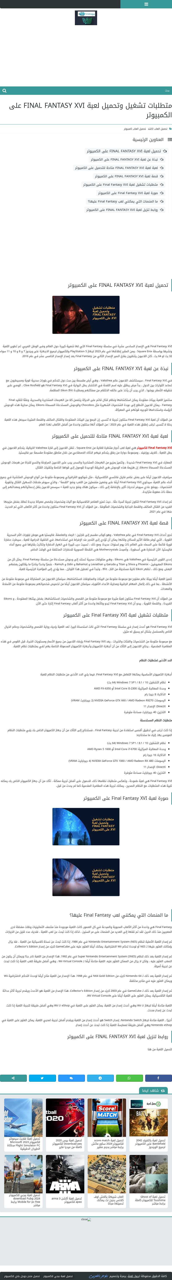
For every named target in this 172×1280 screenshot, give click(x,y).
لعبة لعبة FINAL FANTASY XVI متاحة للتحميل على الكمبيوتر (116, 168)
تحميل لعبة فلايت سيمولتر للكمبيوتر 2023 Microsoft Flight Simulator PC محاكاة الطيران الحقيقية (23, 1144)
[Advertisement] (86, 57)
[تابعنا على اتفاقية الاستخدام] (21, 4)
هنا (149, 1049)
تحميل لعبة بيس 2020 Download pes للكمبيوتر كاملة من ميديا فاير (67, 1144)
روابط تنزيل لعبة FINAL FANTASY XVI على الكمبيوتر (122, 210)
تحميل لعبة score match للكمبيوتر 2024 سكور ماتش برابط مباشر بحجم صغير (107, 1144)
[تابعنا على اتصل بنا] (4, 4)
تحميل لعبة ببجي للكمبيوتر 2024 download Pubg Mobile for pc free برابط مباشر (24, 1200)
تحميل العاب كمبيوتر (135, 129)
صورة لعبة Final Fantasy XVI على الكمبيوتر (128, 193)
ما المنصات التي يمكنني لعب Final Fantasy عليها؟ (123, 201)
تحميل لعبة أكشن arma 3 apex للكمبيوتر (67, 1200)
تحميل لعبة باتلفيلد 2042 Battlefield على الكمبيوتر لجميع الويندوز (150, 1144)
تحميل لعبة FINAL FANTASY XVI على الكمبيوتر (124, 151)
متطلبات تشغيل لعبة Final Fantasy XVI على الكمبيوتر (120, 185)
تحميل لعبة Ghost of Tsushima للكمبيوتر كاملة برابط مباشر (150, 1200)
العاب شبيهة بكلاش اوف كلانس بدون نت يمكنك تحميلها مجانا (109, 1200)
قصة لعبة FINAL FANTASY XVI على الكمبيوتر (126, 176)
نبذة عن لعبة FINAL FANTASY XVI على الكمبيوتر (124, 159)
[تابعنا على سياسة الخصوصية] (12, 4)
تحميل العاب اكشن (157, 129)
